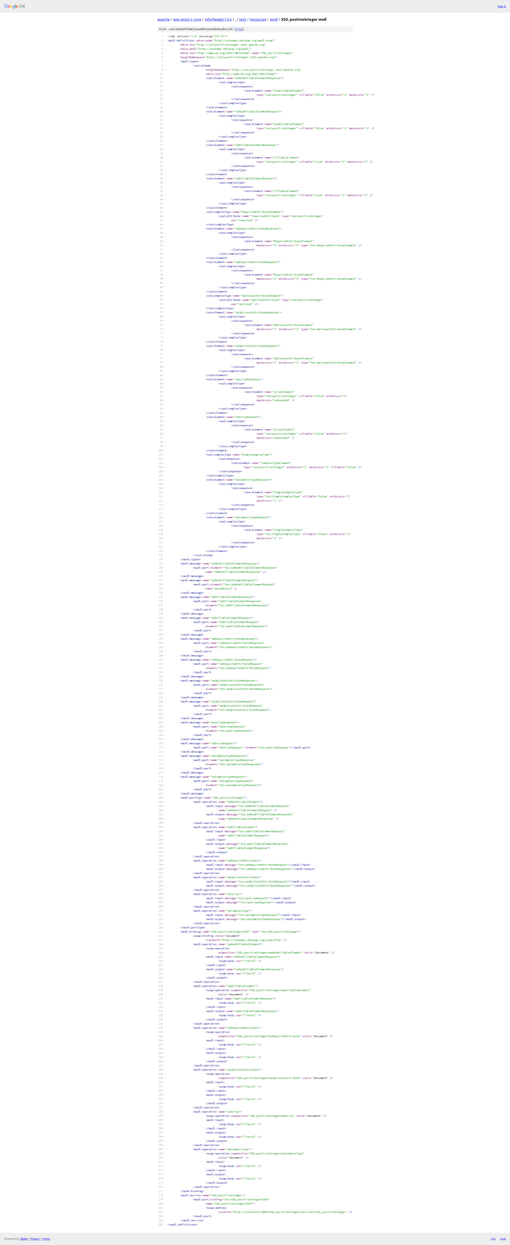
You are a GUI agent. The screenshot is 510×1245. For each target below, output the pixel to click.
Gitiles (24, 1239)
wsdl (274, 19)
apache (163, 19)
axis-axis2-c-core (187, 19)
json (503, 1238)
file (239, 29)
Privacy (34, 1239)
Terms (46, 1239)
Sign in (502, 6)
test (242, 19)
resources (258, 19)
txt (493, 1238)
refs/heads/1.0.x (218, 19)
